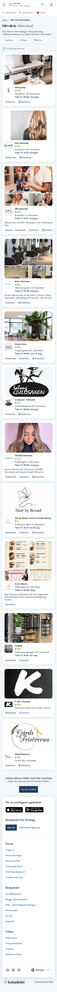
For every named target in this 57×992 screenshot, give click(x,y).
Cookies (10, 949)
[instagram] (8, 970)
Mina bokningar (14, 855)
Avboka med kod (14, 877)
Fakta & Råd (12, 910)
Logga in (10, 850)
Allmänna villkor (14, 954)
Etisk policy (11, 938)
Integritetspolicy (14, 943)
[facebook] (19, 970)
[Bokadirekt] (3, 4)
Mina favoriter (13, 861)
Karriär (9, 916)
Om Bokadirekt (13, 894)
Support (10, 921)
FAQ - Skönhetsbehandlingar (20, 905)
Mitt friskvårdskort (15, 872)
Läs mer (11, 827)
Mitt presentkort (14, 866)
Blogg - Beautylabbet (17, 899)
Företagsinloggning (30, 827)
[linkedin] (13, 970)
